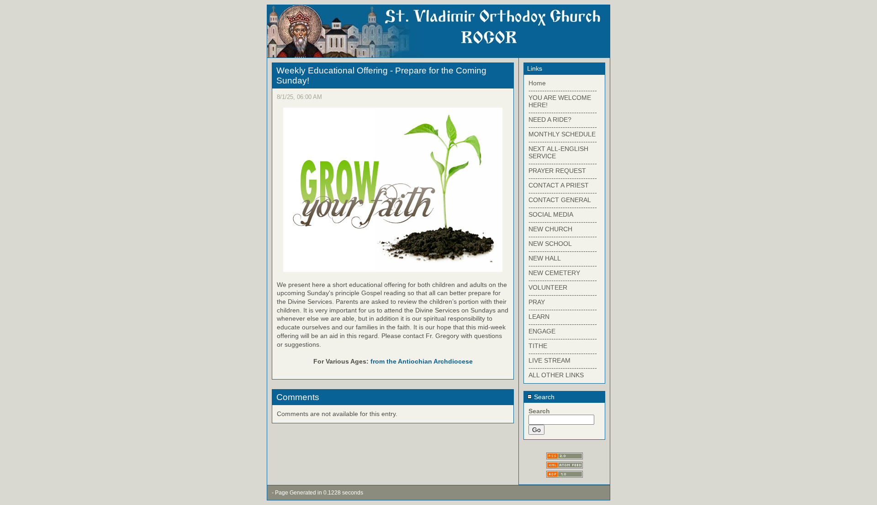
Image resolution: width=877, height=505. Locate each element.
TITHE (537, 345)
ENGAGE (541, 331)
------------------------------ (562, 90)
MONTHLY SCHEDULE (562, 134)
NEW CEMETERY (554, 272)
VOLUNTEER (547, 287)
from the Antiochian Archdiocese (421, 361)
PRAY (536, 302)
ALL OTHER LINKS (556, 375)
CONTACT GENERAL (559, 199)
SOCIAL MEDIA (550, 214)
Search (543, 397)
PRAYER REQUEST (557, 170)
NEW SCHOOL (550, 243)
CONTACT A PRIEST (558, 185)
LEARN (538, 316)
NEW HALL (544, 258)
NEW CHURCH (550, 229)
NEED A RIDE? (549, 119)
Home (537, 83)
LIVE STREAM (549, 360)
